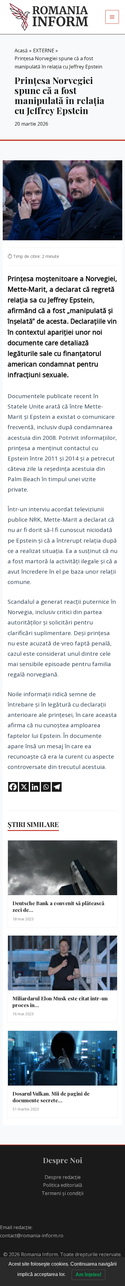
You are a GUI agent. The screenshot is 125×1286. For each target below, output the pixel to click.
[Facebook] (13, 787)
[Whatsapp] (46, 787)
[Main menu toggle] (112, 17)
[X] (24, 787)
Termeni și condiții (62, 1193)
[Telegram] (57, 787)
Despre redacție (63, 1177)
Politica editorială (62, 1185)
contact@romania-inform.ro (31, 1235)
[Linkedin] (35, 787)
